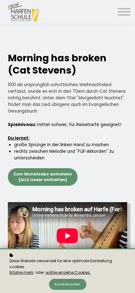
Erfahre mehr (21, 272)
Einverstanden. (68, 284)
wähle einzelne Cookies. (68, 272)
